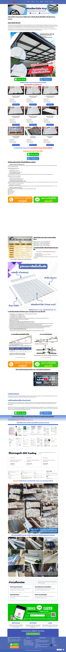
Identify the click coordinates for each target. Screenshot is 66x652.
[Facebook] (53, 645)
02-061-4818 (30, 645)
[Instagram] (57, 645)
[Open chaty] (63, 649)
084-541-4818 (41, 646)
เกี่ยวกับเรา (32, 1)
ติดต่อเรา (51, 1)
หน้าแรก (28, 1)
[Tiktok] (51, 645)
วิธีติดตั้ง (41, 1)
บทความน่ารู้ (46, 1)
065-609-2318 (30, 642)
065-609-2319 (30, 643)
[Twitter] (55, 645)
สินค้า (37, 1)
